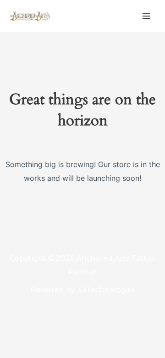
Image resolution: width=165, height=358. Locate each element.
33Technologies (106, 289)
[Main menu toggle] (146, 15)
